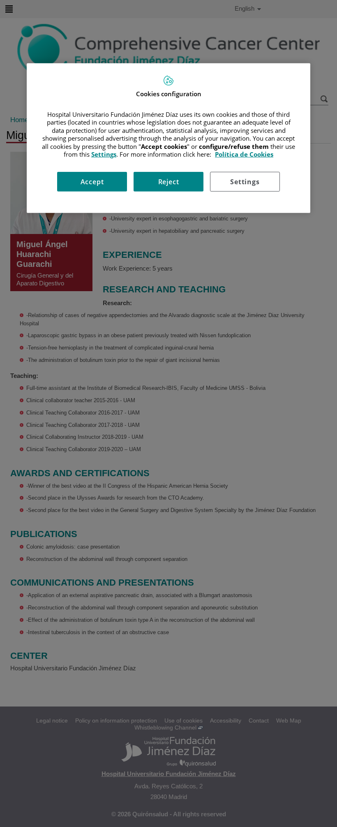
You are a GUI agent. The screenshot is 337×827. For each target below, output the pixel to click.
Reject (168, 181)
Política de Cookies (244, 154)
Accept (92, 181)
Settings (244, 181)
